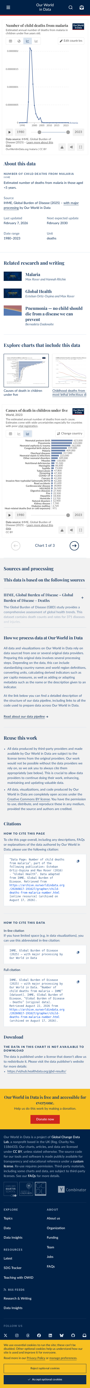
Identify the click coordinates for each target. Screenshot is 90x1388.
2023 (78, 132)
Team (50, 1247)
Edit (73, 40)
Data (7, 1228)
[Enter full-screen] (80, 147)
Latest (8, 1258)
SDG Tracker (12, 1268)
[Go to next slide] (74, 545)
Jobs (50, 1257)
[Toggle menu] (8, 7)
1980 (20, 132)
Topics (8, 1218)
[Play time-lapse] (9, 132)
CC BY (43, 149)
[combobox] (70, 7)
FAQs (32, 1176)
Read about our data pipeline (24, 716)
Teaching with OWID (18, 1277)
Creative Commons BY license (28, 799)
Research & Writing (17, 1298)
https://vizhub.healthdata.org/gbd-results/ (36, 1071)
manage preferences (63, 1358)
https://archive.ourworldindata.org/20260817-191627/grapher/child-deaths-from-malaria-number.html (36, 889)
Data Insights (13, 1237)
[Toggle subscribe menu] (81, 7)
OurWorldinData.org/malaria (21, 149)
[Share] (71, 147)
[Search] (70, 7)
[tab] (10, 41)
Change (71, 433)
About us (53, 1218)
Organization (56, 1228)
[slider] (39, 132)
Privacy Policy (36, 1358)
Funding (52, 1237)
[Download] (62, 147)
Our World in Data (45, 7)
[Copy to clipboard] (73, 861)
